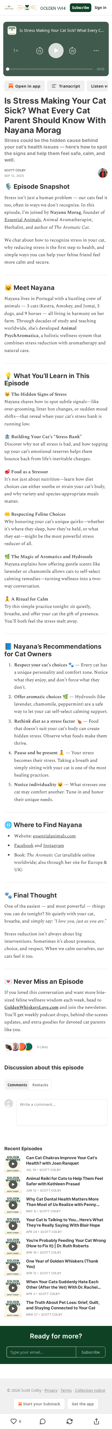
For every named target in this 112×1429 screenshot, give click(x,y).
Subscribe (80, 7)
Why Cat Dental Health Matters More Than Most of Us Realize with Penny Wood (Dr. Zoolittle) (62, 1201)
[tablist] (27, 1085)
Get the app (83, 1403)
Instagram (53, 845)
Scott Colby (15, 170)
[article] (56, 1164)
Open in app (28, 86)
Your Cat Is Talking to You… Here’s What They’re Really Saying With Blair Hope (64, 1222)
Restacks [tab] (40, 1084)
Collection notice (90, 1390)
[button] (16, 50)
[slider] (50, 69)
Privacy (51, 1390)
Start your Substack (41, 1403)
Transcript (69, 86)
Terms (66, 1390)
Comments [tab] (17, 1084)
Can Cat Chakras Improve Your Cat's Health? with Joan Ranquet (61, 1160)
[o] (13, 1163)
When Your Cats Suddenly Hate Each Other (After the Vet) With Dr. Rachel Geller (62, 1284)
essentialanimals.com (54, 836)
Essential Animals (22, 219)
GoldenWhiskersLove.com (31, 1007)
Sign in (101, 7)
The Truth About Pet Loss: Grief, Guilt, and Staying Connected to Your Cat (62, 1305)
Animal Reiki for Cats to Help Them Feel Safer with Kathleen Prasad (64, 1181)
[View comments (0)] (42, 1421)
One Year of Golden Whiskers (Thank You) (62, 1263)
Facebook (23, 845)
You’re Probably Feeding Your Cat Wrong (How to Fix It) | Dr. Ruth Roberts (66, 1243)
